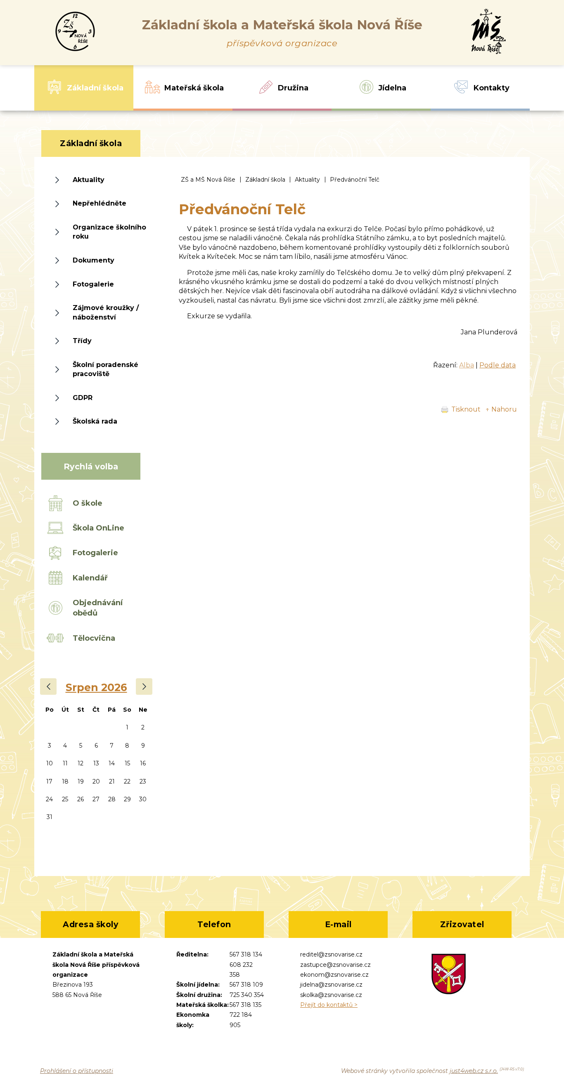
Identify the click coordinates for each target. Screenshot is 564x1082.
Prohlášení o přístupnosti (76, 1071)
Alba (466, 365)
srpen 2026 (96, 687)
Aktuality (307, 179)
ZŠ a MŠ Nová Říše (208, 179)
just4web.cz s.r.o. (474, 1071)
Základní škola (265, 179)
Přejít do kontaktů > (329, 1005)
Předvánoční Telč (354, 179)
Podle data (497, 365)
